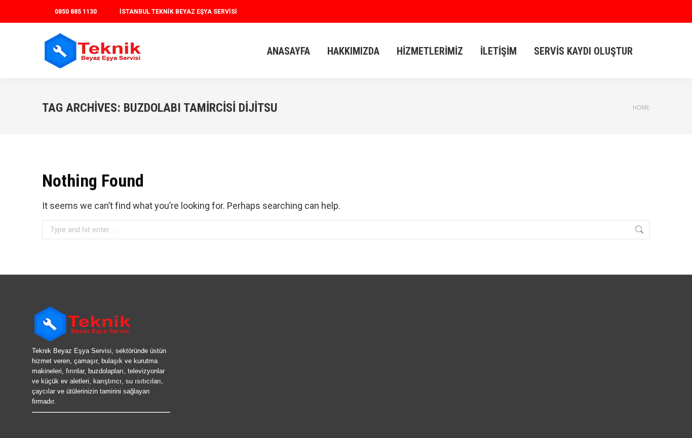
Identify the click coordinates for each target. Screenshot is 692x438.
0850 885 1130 (76, 11)
